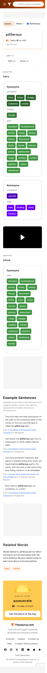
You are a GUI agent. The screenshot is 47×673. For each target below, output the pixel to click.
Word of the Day (22, 596)
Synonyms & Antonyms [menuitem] (9, 23)
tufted (33, 158)
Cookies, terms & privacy (26, 643)
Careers (21, 639)
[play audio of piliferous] (7, 40)
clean (31, 207)
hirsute (11, 115)
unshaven (13, 103)
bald (10, 207)
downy (32, 133)
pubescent (24, 151)
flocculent (24, 139)
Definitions (35, 23)
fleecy (11, 139)
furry (10, 97)
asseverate (22, 600)
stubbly (22, 158)
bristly (11, 133)
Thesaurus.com (9, 4)
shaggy (30, 97)
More (19, 23)
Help (9, 643)
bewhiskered (27, 126)
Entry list (10, 639)
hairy (7, 568)
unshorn (12, 164)
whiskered (13, 170)
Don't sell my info (22, 655)
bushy (22, 133)
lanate (21, 145)
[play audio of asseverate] (13, 606)
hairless (12, 213)
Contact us (33, 639)
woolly (25, 103)
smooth (12, 196)
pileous (32, 145)
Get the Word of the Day (22, 614)
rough (11, 158)
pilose (11, 151)
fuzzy (20, 97)
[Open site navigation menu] (4, 4)
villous (23, 164)
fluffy (11, 145)
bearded (12, 126)
